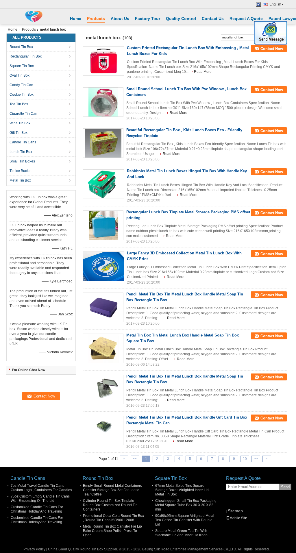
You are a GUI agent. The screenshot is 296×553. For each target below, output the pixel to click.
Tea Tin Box (19, 104)
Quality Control (181, 18)
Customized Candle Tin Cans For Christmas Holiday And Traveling (37, 509)
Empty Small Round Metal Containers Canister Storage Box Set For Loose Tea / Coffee (112, 490)
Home (75, 18)
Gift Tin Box (18, 133)
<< (135, 459)
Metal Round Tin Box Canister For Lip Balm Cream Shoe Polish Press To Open (112, 530)
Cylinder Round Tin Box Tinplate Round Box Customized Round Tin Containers (110, 505)
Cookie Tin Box (22, 95)
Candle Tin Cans (23, 142)
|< (124, 459)
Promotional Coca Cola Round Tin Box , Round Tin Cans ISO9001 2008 (113, 518)
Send (285, 487)
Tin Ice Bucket (21, 171)
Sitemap (235, 510)
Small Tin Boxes (22, 161)
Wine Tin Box (20, 123)
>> (256, 459)
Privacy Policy (34, 549)
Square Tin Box (22, 66)
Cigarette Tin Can (23, 114)
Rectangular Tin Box (26, 56)
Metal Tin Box (20, 180)
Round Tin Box (21, 47)
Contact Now (271, 49)
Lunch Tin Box (21, 152)
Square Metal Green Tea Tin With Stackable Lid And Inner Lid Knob (181, 533)
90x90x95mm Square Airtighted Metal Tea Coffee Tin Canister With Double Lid (184, 520)
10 (245, 459)
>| (266, 459)
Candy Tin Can (21, 85)
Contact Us (213, 18)
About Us (120, 18)
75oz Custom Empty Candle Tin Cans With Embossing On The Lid (40, 498)
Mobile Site (238, 518)
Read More (203, 72)
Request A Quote (246, 18)
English (275, 4)
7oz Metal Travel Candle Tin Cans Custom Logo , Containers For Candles (41, 488)
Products (96, 18)
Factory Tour (147, 18)
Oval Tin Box (19, 75)
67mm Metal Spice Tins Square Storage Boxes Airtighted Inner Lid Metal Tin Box (182, 490)
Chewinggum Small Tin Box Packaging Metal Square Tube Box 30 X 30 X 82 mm (186, 505)
